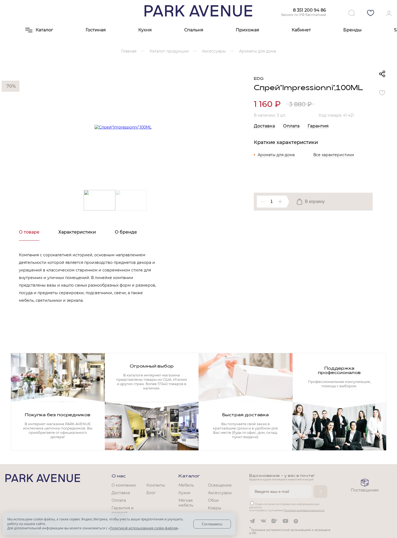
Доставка (264, 126)
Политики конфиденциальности (304, 510)
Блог (151, 492)
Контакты (155, 485)
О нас (119, 476)
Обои (213, 500)
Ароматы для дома (276, 154)
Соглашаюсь (212, 524)
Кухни (184, 492)
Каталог (189, 476)
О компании (124, 485)
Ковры (214, 508)
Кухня (145, 29)
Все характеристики (333, 154)
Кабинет (301, 29)
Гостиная (96, 29)
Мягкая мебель (186, 503)
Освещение (220, 485)
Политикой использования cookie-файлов (143, 528)
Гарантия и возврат (123, 510)
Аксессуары (220, 492)
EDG (259, 79)
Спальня (193, 29)
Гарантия (318, 126)
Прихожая (247, 29)
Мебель (186, 485)
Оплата (291, 126)
